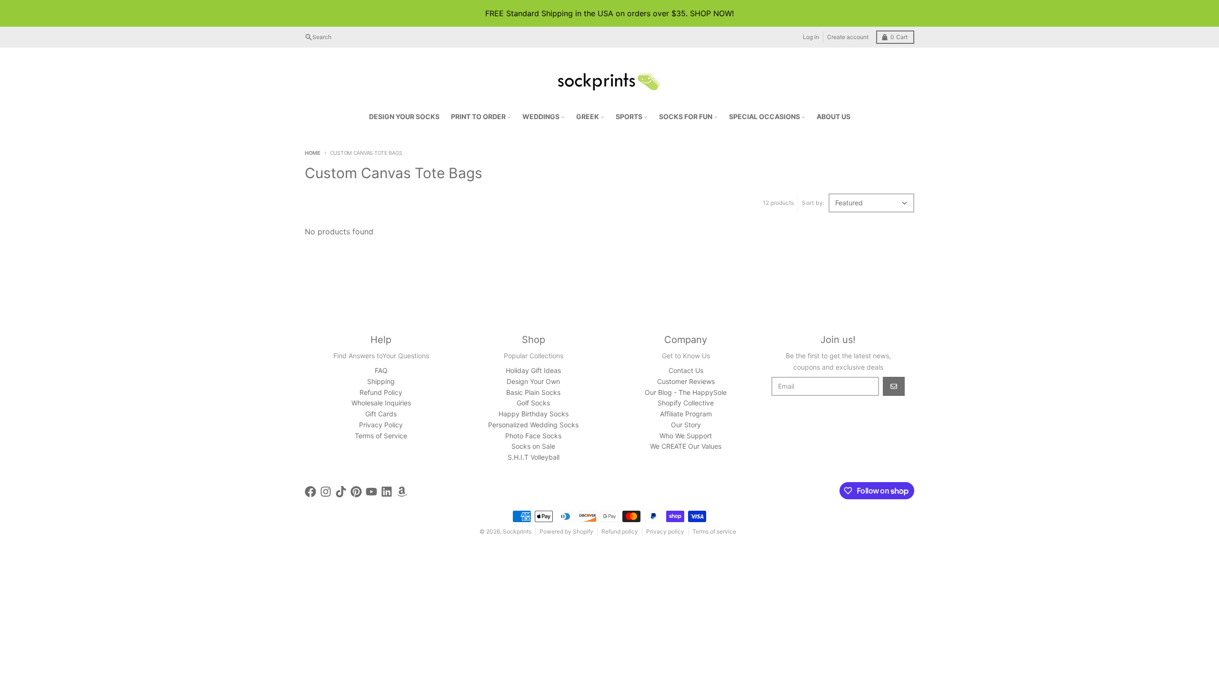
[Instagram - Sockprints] (325, 491)
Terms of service (714, 531)
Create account (848, 36)
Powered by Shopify (566, 531)
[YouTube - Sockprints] (371, 491)
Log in (811, 36)
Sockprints (517, 531)
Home (312, 153)
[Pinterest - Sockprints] (356, 491)
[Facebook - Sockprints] (310, 491)
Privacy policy (665, 531)
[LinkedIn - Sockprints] (386, 491)
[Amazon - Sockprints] (402, 491)
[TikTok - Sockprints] (341, 491)
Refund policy (619, 531)
